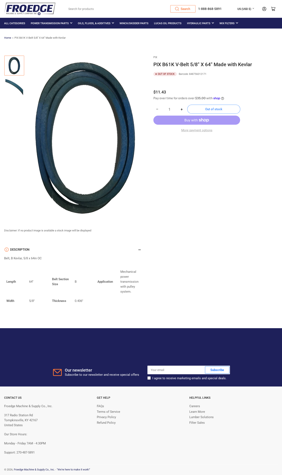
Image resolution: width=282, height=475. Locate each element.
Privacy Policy (106, 417)
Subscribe (217, 370)
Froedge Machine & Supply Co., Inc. (34, 469)
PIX (155, 57)
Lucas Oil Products (167, 23)
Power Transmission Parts (50, 23)
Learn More (197, 412)
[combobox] (130, 9)
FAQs (100, 406)
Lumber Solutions (201, 417)
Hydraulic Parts (198, 23)
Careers (194, 406)
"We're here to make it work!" (73, 469)
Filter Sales (197, 423)
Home (7, 37)
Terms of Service (108, 412)
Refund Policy (106, 423)
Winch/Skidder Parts (134, 23)
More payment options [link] (196, 130)
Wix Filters (227, 23)
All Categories (14, 23)
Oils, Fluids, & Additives (94, 23)
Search (185, 9)
